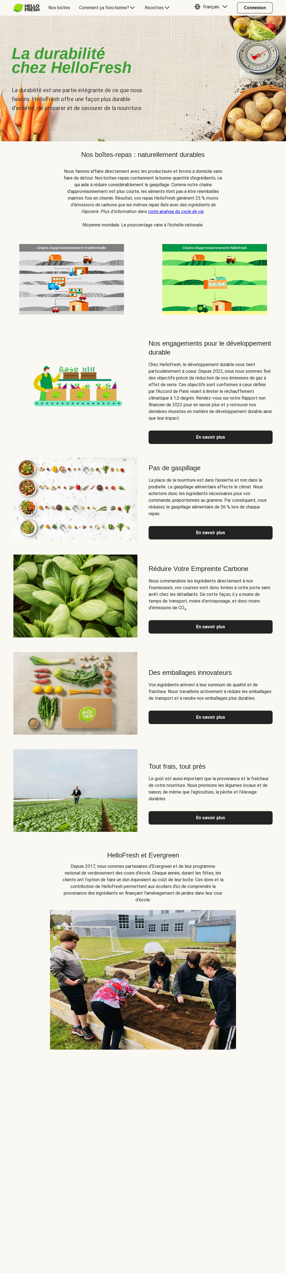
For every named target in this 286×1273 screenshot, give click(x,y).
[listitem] (71, 278)
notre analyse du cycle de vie (176, 211)
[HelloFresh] (26, 8)
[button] (212, 8)
